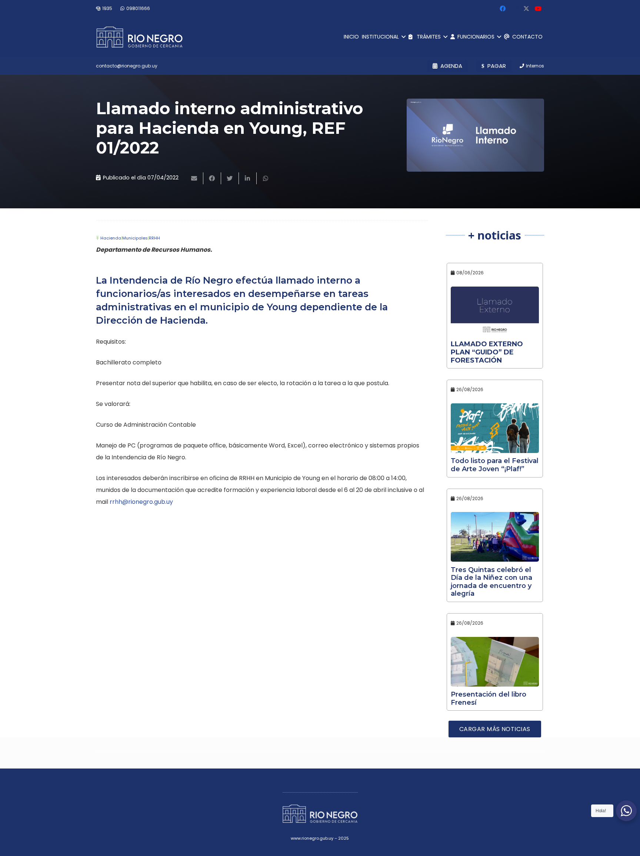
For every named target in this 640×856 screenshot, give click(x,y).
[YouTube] (538, 8)
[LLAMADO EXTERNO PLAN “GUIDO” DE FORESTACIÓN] (495, 311)
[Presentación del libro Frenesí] (495, 662)
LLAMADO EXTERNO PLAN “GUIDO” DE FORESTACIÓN (487, 352)
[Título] (526, 8)
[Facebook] (503, 8)
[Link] (139, 37)
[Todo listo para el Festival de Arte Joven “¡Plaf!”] (495, 428)
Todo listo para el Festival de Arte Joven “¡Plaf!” (495, 465)
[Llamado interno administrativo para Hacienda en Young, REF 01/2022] (475, 135)
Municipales (135, 238)
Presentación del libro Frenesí (488, 698)
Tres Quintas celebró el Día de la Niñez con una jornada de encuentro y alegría (491, 582)
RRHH (154, 238)
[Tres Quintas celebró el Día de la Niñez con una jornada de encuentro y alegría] (495, 537)
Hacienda (110, 238)
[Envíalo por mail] (194, 178)
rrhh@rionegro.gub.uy (141, 502)
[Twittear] (230, 178)
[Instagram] (514, 8)
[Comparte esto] (212, 178)
